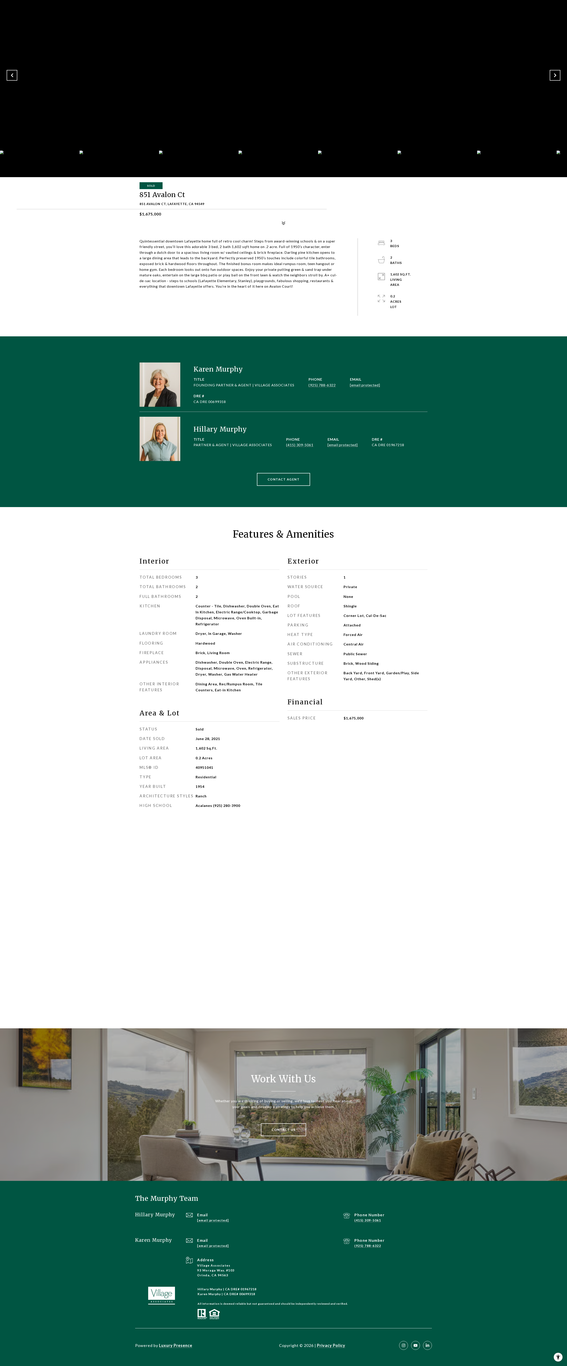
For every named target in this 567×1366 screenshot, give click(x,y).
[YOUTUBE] (415, 1345)
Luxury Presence (175, 1345)
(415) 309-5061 (299, 445)
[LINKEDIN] (427, 1345)
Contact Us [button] (283, 1130)
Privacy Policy (331, 1345)
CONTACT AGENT (284, 479)
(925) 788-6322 (322, 385)
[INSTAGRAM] (403, 1345)
